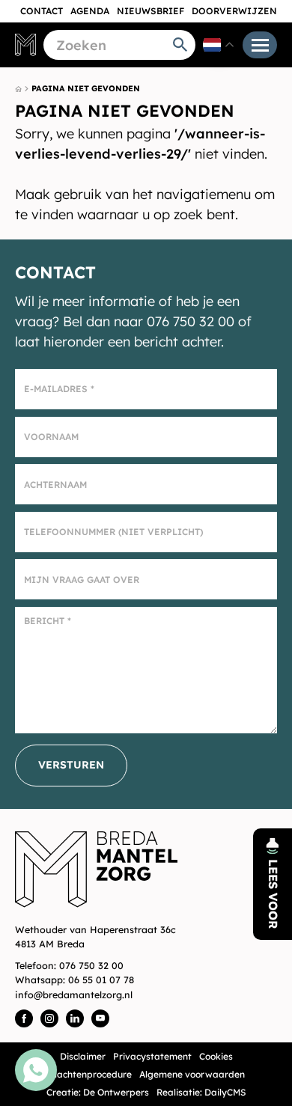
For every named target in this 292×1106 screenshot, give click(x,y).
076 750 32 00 (91, 965)
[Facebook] (24, 1018)
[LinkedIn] (75, 1018)
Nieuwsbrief (150, 10)
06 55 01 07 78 (101, 980)
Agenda (89, 10)
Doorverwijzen (234, 10)
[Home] (25, 44)
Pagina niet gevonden (85, 88)
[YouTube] (100, 1018)
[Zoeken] (180, 45)
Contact (41, 10)
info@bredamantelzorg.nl (74, 994)
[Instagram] (49, 1018)
